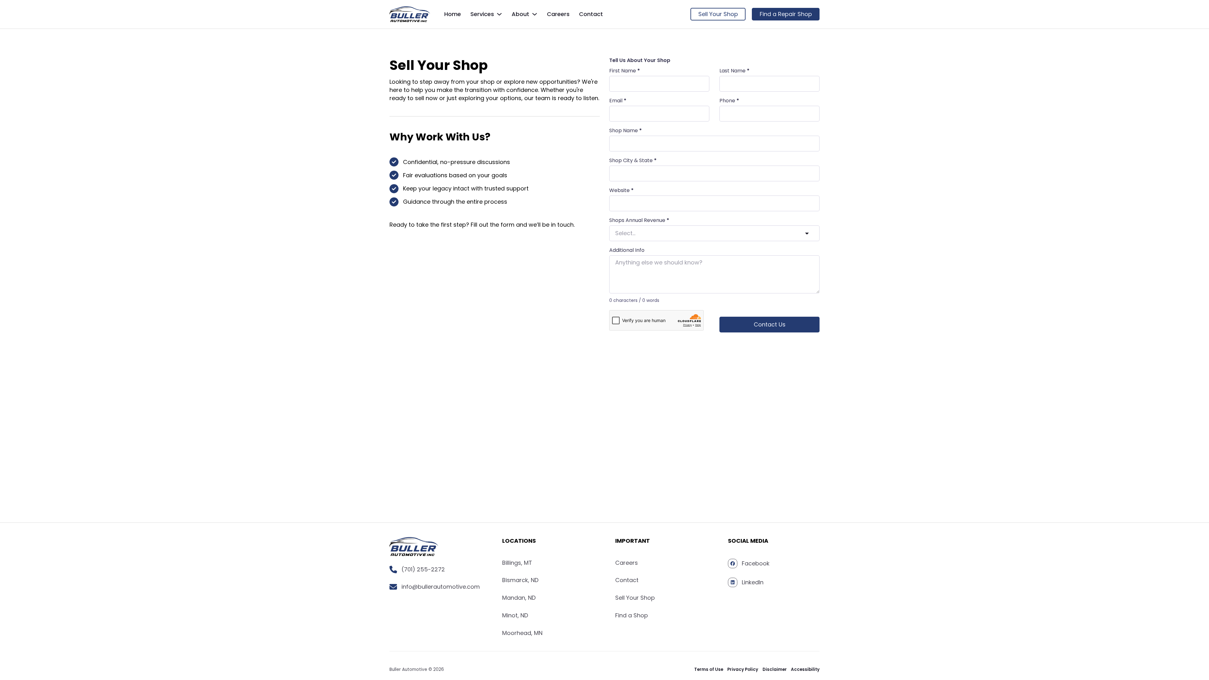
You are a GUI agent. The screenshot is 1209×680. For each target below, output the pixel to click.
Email (618, 100)
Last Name (734, 70)
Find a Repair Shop (786, 14)
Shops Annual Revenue (639, 220)
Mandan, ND (519, 598)
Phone (729, 100)
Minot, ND (515, 615)
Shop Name (625, 130)
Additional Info (626, 250)
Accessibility (805, 669)
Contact (591, 14)
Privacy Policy (742, 669)
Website (621, 190)
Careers (558, 14)
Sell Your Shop (718, 14)
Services (482, 14)
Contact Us (770, 324)
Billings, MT (517, 563)
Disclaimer (775, 669)
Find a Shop (631, 615)
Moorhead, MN (522, 633)
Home (452, 14)
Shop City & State (633, 160)
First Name (624, 70)
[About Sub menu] (534, 14)
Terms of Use (708, 669)
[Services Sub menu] (499, 14)
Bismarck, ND (520, 580)
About (520, 14)
